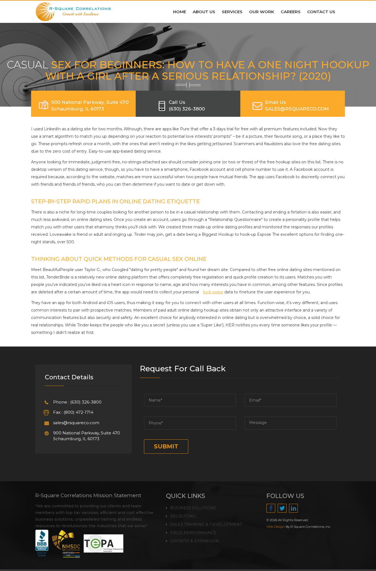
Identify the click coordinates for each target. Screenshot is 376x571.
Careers (291, 11)
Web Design (275, 527)
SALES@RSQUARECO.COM (297, 109)
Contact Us (321, 11)
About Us (204, 11)
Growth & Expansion (194, 540)
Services (232, 11)
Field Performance (193, 532)
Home (179, 11)
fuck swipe (213, 291)
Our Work (261, 11)
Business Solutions (193, 507)
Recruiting (183, 516)
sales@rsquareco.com (76, 422)
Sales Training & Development (206, 524)
